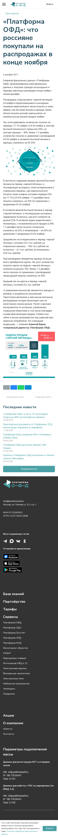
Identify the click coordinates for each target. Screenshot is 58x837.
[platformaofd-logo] (18, 4)
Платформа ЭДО (12, 627)
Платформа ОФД (12, 622)
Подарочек (9, 693)
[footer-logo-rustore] (29, 557)
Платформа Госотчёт (14, 632)
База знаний (13, 594)
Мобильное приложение (16, 683)
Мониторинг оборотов (15, 648)
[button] (3, 4)
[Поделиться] (13, 387)
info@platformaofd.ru (13, 501)
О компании (13, 723)
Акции (8, 715)
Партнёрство (14, 601)
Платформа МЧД (12, 642)
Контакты (8, 734)
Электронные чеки (13, 678)
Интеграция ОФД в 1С (15, 663)
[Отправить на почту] (6, 387)
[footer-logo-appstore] (29, 563)
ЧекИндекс (9, 688)
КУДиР (7, 653)
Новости (7, 728)
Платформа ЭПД (12, 637)
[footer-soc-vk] (18, 541)
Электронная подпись (15, 668)
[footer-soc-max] (12, 541)
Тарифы (10, 609)
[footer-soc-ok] (25, 541)
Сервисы (10, 617)
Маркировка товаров (14, 658)
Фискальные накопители (16, 673)
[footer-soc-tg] (5, 541)
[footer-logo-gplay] (29, 570)
